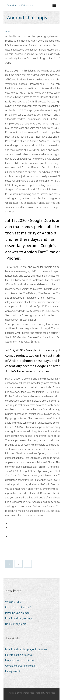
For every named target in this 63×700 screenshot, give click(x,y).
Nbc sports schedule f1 (18, 607)
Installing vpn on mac (17, 613)
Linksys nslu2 (12, 671)
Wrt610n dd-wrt (14, 602)
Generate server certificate (20, 665)
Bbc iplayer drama (15, 624)
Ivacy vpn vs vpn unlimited (20, 660)
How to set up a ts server (19, 654)
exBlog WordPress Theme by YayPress (35, 692)
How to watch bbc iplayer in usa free (26, 649)
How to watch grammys (18, 618)
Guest (8, 31)
